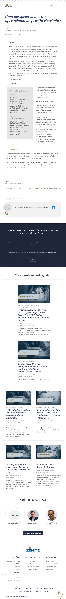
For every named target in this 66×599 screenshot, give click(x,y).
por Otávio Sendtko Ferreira (13, 477)
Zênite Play (33, 564)
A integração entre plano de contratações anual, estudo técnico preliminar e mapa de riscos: (48, 414)
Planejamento (51, 407)
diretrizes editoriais (21, 167)
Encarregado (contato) (13, 580)
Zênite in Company (51, 566)
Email (37, 242)
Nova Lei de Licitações (34, 305)
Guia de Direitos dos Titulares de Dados (11, 576)
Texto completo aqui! (13, 150)
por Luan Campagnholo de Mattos (14, 423)
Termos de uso (16, 569)
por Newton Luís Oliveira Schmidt (26, 325)
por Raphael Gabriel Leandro (29, 30)
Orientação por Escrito (33, 566)
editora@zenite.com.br (44, 165)
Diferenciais (49, 569)
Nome (10, 242)
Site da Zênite (16, 564)
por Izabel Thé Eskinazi (41, 423)
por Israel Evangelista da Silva (25, 376)
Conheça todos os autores (33, 533)
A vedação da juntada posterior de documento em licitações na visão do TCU (18, 468)
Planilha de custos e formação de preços (46, 465)
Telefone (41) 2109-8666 (25, 591)
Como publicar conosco (13, 561)
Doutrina (7, 28)
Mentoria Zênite (33, 569)
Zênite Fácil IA (33, 561)
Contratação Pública (23, 305)
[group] (14, 516)
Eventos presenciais (51, 564)
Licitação (31, 361)
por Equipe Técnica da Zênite (43, 472)
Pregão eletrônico (10, 183)
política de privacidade (49, 252)
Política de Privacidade (13, 572)
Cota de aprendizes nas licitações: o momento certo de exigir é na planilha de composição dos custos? (32, 368)
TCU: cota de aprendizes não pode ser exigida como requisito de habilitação (18, 414)
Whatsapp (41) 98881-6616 (41, 591)
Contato (17, 566)
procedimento (19, 183)
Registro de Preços (23, 307)
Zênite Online (50, 561)
